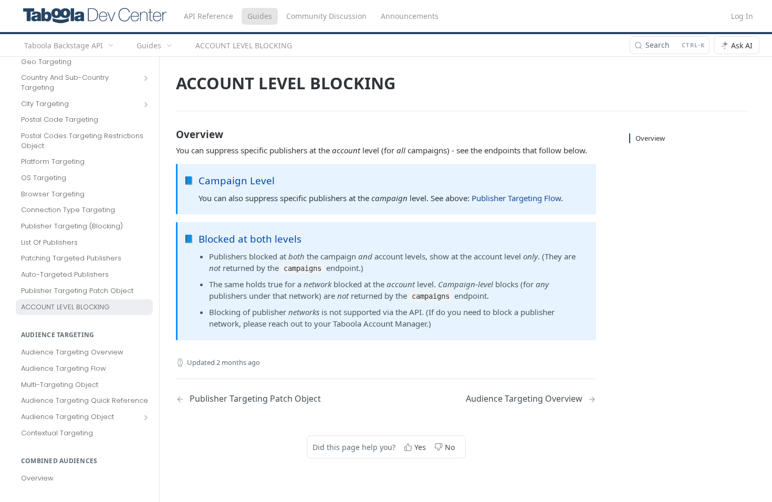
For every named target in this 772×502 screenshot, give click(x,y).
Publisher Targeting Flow (516, 198)
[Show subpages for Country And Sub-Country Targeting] (146, 78)
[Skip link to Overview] (168, 134)
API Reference (208, 16)
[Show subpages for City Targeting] (146, 104)
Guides (259, 16)
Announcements (410, 16)
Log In (742, 16)
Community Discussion (326, 16)
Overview (650, 138)
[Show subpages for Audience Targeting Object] (146, 417)
